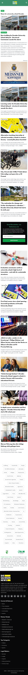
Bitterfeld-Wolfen (9, 486)
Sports (3, 647)
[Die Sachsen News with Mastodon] (21, 596)
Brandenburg (6, 500)
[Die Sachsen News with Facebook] (15, 596)
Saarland (18, 525)
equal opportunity (19, 532)
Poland (21, 479)
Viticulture (21, 543)
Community (5, 611)
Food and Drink (8, 539)
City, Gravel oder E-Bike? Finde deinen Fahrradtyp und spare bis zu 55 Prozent (14, 174)
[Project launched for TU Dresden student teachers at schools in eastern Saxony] (14, 125)
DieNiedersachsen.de (7, 627)
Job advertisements (7, 608)
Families (12, 507)
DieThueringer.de (6, 631)
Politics (4, 643)
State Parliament (10, 518)
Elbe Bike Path (22, 493)
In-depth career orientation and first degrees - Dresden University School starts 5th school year (13, 410)
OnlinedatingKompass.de (8, 636)
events (3, 613)
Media (5, 507)
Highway (19, 476)
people (22, 465)
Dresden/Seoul (19, 539)
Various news (5, 88)
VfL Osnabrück (7, 504)
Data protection (6, 661)
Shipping (20, 529)
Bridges (12, 472)
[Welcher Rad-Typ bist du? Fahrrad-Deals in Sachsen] (14, 159)
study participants (10, 529)
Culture (4, 358)
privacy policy (10, 233)
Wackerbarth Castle (10, 490)
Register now (14, 240)
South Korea (10, 476)
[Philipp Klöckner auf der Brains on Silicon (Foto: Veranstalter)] (14, 325)
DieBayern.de (5, 624)
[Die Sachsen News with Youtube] (11, 596)
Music (23, 500)
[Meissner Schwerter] (14, 72)
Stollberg (6, 465)
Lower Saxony (21, 507)
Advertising (5, 150)
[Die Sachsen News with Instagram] (8, 596)
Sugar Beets (6, 493)
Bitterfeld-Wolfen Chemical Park (12, 511)
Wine (13, 543)
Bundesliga (15, 500)
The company (5, 606)
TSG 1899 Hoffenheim (10, 469)
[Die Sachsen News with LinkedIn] (5, 596)
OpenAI (19, 497)
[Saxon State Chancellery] (14, 364)
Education (4, 16)
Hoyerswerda (18, 514)
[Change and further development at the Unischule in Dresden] (14, 193)
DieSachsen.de (5, 622)
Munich (20, 490)
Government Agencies (10, 479)
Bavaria (20, 518)
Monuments (10, 536)
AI (23, 511)
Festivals (19, 536)
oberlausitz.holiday (6, 634)
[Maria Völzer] (14, 397)
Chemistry (5, 521)
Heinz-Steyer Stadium (14, 483)
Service (4, 654)
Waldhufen (9, 514)
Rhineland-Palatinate (19, 504)
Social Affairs (22, 521)
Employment (21, 472)
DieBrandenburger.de (7, 629)
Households (14, 465)
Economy (4, 645)
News (2, 10)
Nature (13, 521)
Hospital (7, 543)
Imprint (4, 659)
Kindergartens (7, 532)
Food (13, 493)
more (21, 114)
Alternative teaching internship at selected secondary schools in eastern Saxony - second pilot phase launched (13, 137)
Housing (10, 525)
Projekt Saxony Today (6, 557)
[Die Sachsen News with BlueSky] (18, 596)
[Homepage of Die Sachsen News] (2, 596)
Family (5, 472)
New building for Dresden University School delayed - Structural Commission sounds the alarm (13, 37)
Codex (3, 656)
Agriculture (20, 486)
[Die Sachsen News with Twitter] (24, 596)
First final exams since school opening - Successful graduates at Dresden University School (14, 304)
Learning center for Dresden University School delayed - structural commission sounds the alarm (14, 106)
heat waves (10, 497)
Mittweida (21, 469)
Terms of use (5, 663)
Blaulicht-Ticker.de (7, 619)
